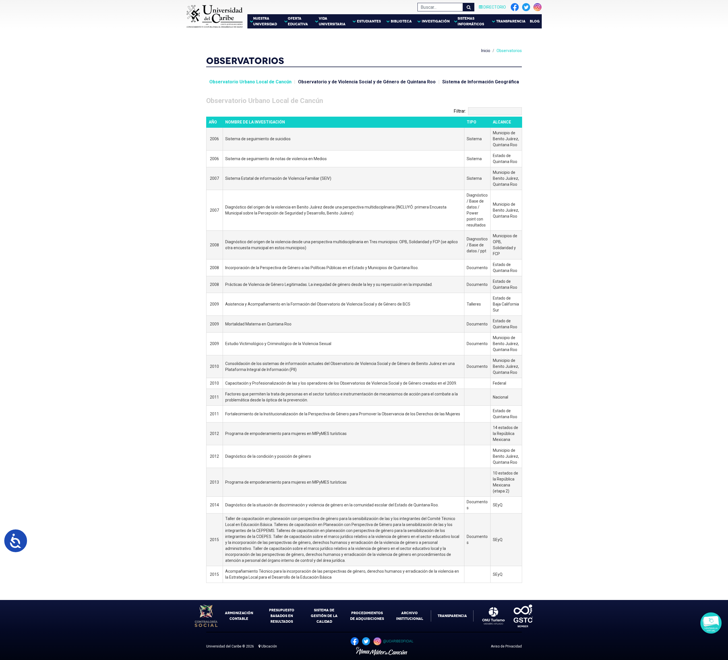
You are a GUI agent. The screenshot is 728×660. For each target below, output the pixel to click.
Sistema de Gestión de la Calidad (324, 616)
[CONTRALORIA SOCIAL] (206, 616)
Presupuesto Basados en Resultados (281, 616)
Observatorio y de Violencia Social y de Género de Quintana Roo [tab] (367, 81)
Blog (535, 21)
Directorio (494, 7)
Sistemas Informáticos (471, 21)
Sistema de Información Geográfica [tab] (480, 81)
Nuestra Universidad (265, 21)
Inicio (485, 50)
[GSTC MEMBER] (519, 616)
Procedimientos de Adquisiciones (367, 616)
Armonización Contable (239, 616)
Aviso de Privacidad (506, 646)
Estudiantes (369, 21)
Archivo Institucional (409, 616)
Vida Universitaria (332, 21)
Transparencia (511, 21)
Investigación (436, 21)
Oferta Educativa (298, 21)
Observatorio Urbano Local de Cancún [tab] (250, 81)
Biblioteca (401, 21)
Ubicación (268, 646)
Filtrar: (460, 111)
